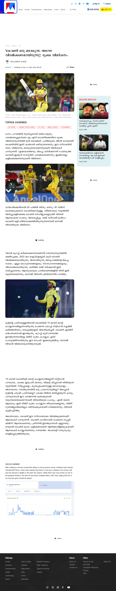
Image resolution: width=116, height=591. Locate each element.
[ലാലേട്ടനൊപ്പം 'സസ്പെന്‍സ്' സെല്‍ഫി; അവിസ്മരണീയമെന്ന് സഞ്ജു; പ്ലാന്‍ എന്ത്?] (93, 111)
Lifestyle (24, 565)
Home (20, 9)
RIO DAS (86, 564)
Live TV (107, 9)
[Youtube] (87, 4)
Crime (56, 9)
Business (8, 565)
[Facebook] (83, 4)
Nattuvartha (48, 9)
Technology (9, 576)
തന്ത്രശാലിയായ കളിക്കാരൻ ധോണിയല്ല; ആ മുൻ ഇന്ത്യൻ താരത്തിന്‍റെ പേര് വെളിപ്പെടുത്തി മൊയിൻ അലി (93, 155)
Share (72, 67)
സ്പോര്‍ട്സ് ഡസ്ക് (18, 62)
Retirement (66, 127)
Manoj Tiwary (53, 127)
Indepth (39, 572)
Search (108, 4)
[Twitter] (76, 4)
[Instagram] (80, 4)
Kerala (27, 9)
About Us (72, 561)
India (23, 572)
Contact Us (73, 567)
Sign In (97, 4)
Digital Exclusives (43, 569)
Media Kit (107, 561)
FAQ (84, 573)
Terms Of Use (88, 561)
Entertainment (36, 9)
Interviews (24, 579)
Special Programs (43, 561)
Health (7, 572)
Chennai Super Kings (27, 127)
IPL (20, 46)
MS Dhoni (12, 127)
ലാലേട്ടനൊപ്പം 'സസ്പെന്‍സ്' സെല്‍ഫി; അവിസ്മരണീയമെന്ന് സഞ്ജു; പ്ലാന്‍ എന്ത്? (93, 123)
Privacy (85, 570)
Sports (62, 9)
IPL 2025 (41, 127)
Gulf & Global (26, 561)
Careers (72, 564)
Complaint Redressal (90, 567)
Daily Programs (42, 565)
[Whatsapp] (72, 4)
